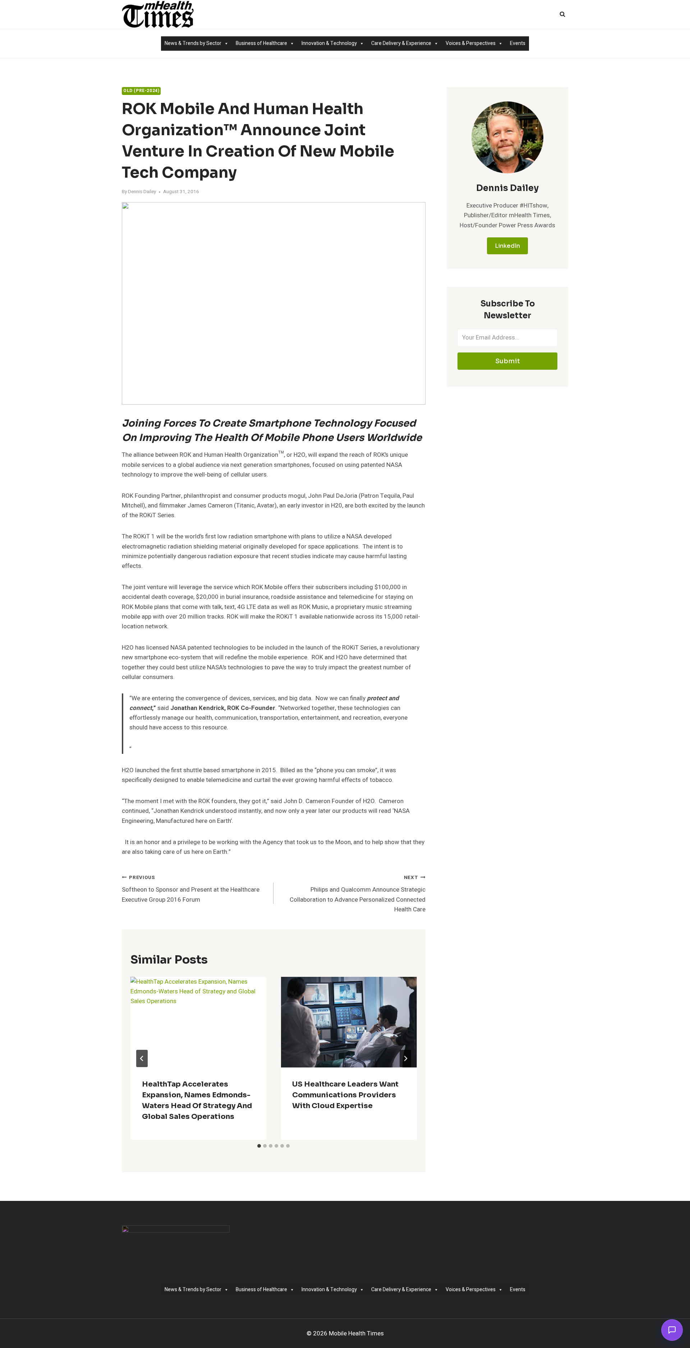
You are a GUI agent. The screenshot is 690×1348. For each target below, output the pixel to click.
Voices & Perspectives (471, 43)
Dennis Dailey (142, 191)
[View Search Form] (562, 14)
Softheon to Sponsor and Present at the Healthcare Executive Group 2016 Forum (190, 889)
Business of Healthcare (261, 43)
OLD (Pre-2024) (141, 91)
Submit (507, 361)
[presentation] (198, 1022)
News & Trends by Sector (193, 43)
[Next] (405, 1058)
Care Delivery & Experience (401, 43)
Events (517, 43)
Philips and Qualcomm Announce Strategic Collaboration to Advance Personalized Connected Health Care (357, 894)
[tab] (259, 1146)
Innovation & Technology (329, 43)
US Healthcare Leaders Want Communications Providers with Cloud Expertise (345, 1095)
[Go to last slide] (142, 1058)
